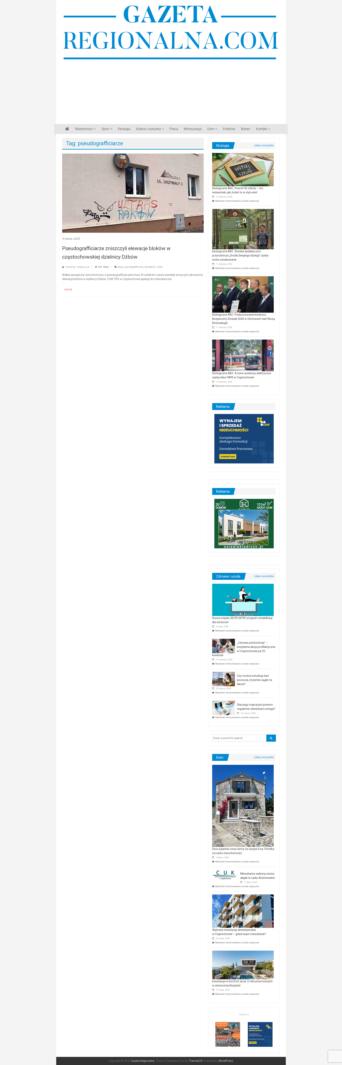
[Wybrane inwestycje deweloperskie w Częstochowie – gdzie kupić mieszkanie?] (243, 910)
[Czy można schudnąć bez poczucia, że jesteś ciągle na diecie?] (223, 679)
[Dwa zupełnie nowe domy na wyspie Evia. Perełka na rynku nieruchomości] (243, 805)
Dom (210, 129)
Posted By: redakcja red (77, 267)
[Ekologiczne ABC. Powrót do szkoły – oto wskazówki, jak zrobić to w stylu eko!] (243, 169)
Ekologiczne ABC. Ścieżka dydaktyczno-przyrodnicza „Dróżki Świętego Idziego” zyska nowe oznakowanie (240, 255)
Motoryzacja (192, 129)
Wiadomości (84, 129)
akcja (120, 267)
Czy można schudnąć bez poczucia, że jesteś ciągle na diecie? (254, 680)
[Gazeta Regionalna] (67, 129)
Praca (174, 129)
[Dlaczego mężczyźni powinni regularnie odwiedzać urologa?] (223, 707)
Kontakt (261, 129)
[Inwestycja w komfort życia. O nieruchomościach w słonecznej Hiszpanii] (243, 964)
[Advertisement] (171, 90)
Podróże (229, 129)
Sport (105, 129)
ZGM (159, 267)
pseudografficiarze (133, 267)
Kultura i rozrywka (148, 129)
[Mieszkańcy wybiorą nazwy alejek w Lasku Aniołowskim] (225, 874)
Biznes (245, 129)
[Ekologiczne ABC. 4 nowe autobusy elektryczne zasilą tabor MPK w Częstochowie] (243, 355)
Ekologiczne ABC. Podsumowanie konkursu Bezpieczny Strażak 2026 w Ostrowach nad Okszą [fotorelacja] (243, 319)
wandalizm (150, 267)
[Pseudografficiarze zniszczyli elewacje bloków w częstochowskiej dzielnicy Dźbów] (133, 193)
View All (264, 145)
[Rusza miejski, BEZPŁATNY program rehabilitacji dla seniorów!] (243, 599)
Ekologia (124, 129)
